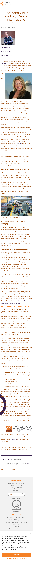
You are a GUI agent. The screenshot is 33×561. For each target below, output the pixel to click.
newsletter (4, 452)
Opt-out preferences (11, 558)
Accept (16, 554)
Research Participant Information (16, 522)
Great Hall (19, 144)
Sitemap (16, 527)
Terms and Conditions (16, 529)
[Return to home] (7, 3)
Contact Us (16, 490)
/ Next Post (17, 463)
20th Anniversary (6, 51)
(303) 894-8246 (16, 488)
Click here (14, 439)
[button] (30, 533)
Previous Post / (12, 459)
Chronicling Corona (7, 55)
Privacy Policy (23, 558)
